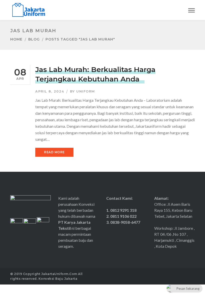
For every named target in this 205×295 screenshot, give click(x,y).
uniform (85, 91)
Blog (34, 39)
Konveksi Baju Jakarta (58, 278)
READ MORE (54, 152)
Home (16, 39)
